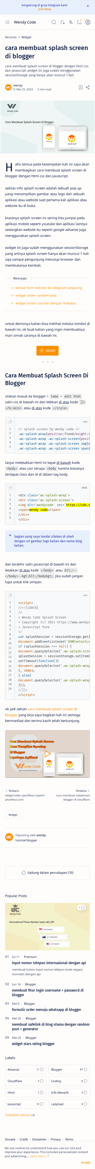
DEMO (50, 350)
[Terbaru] (25, 795)
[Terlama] (70, 795)
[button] (81, 907)
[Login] (88, 22)
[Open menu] (7, 22)
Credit (24, 1139)
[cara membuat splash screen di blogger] (47, 126)
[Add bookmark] (80, 87)
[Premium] (30, 957)
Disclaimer (39, 1139)
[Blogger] (30, 984)
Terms (69, 1139)
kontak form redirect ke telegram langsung (48, 288)
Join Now (45, 9)
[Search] (54, 22)
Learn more (37, 1156)
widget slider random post (35, 295)
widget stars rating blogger (33, 1044)
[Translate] (71, 22)
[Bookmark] (79, 22)
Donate (10, 1139)
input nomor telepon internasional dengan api (49, 963)
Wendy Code (25, 22)
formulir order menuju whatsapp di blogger (46, 1010)
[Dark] (62, 22)
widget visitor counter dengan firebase (45, 303)
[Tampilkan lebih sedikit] (20, 1115)
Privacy (56, 1139)
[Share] (87, 87)
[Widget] (13, 815)
